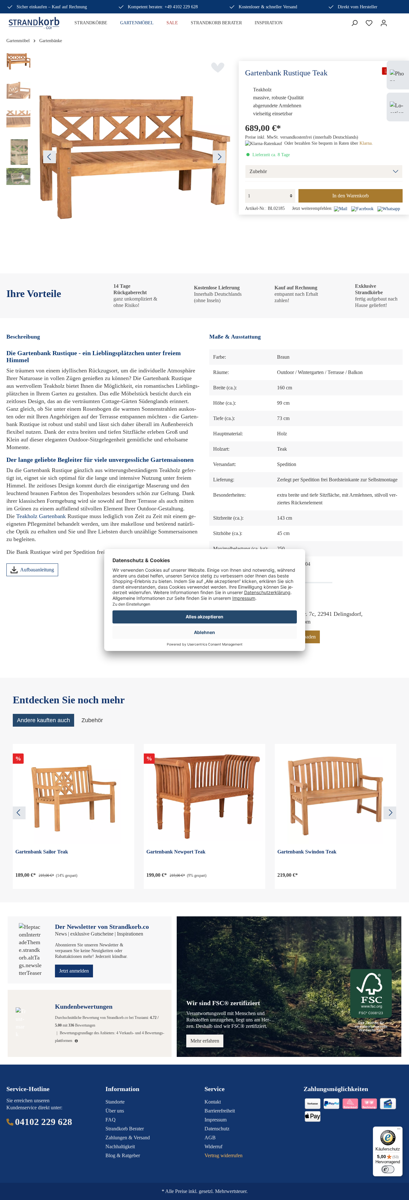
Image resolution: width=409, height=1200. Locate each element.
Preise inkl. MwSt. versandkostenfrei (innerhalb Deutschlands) (301, 137)
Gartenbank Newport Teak (175, 851)
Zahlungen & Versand (127, 1137)
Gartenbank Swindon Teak (306, 851)
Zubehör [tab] (92, 720)
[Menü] (399, 1130)
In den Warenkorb (350, 195)
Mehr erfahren (204, 1040)
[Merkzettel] (369, 23)
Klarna (365, 143)
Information (122, 1088)
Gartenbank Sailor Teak (41, 851)
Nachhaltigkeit (120, 1146)
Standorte (115, 1101)
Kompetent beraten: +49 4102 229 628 (163, 6)
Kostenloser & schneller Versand (268, 6)
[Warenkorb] (395, 21)
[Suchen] (354, 23)
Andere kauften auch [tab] (43, 720)
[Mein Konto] (383, 23)
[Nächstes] (219, 156)
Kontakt (212, 1101)
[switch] (388, 1169)
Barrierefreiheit (219, 1110)
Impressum (215, 1119)
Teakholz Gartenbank (41, 516)
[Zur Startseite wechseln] (34, 23)
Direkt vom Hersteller (357, 6)
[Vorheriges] (49, 156)
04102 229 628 (43, 1122)
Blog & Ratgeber (122, 1155)
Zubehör (258, 171)
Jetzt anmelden (74, 971)
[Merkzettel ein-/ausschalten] (218, 67)
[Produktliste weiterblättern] (389, 812)
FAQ (110, 1119)
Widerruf (213, 1146)
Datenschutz (216, 1128)
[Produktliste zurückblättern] (19, 812)
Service (214, 1088)
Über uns (114, 1110)
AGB (210, 1137)
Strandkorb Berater (124, 1128)
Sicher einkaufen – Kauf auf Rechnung (52, 6)
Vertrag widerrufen (223, 1155)
